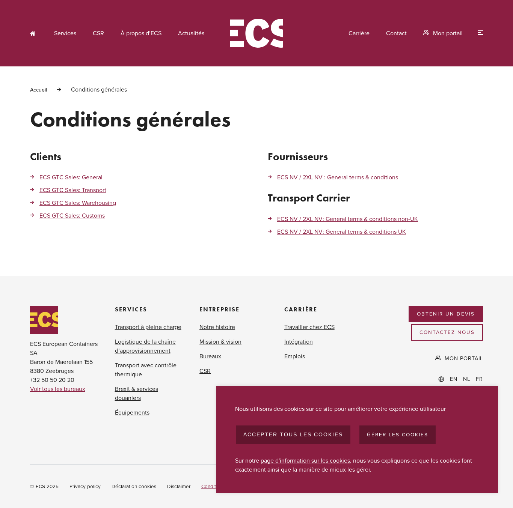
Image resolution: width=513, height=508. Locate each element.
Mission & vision (220, 342)
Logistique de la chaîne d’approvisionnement (145, 346)
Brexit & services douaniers (136, 393)
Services (65, 33)
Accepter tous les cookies (293, 434)
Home (34, 33)
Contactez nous (447, 332)
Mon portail (448, 33)
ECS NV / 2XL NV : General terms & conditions (337, 177)
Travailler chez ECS (309, 327)
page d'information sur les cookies (305, 460)
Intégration (298, 342)
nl (466, 379)
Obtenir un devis (446, 314)
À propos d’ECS (141, 33)
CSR (98, 33)
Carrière (359, 33)
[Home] (256, 33)
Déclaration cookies (134, 487)
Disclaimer (178, 487)
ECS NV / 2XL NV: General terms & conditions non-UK (347, 219)
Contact (396, 33)
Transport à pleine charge (148, 327)
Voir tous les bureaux (57, 389)
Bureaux (210, 356)
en (453, 379)
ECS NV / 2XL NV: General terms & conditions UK (341, 232)
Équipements (132, 412)
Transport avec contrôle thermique (146, 370)
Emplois (294, 356)
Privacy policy (85, 487)
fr (479, 379)
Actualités (191, 33)
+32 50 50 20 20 (52, 380)
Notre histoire (217, 327)
